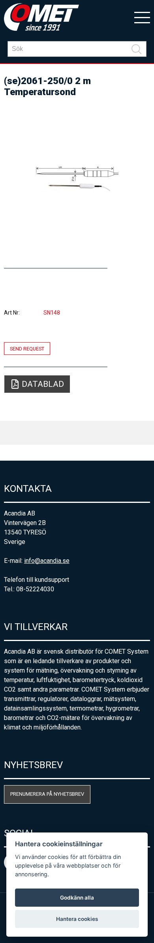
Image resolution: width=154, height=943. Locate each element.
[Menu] (142, 17)
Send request (27, 348)
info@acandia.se (46, 560)
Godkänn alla (77, 897)
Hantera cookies (77, 919)
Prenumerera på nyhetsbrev (47, 794)
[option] (77, 179)
